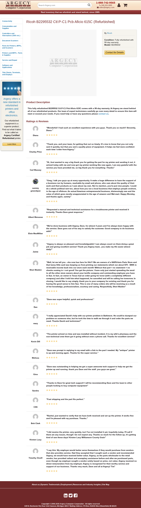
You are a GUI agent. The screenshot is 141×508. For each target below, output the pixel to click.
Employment (66, 485)
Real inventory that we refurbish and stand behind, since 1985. (70, 12)
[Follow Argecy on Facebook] (75, 495)
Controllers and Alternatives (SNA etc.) (11, 35)
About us (36, 485)
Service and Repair (9, 60)
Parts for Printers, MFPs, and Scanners (11, 47)
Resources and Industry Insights (87, 485)
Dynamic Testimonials (50, 485)
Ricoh (109, 33)
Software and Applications (7, 66)
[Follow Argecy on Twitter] (70, 495)
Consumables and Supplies (9, 27)
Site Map (105, 485)
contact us (103, 114)
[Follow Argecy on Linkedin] (65, 495)
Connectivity (7, 21)
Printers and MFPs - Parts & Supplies (12, 54)
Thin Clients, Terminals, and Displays (11, 74)
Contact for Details (115, 52)
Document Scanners (10, 41)
